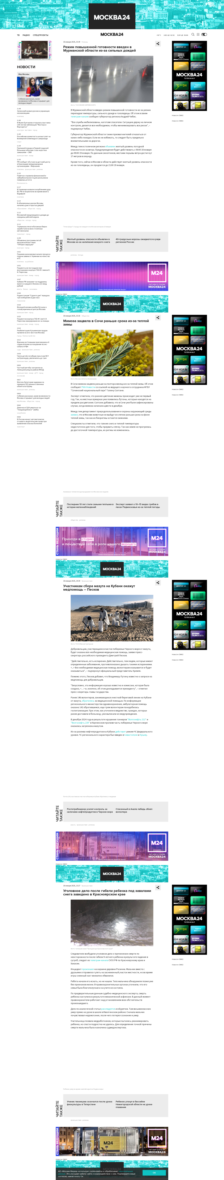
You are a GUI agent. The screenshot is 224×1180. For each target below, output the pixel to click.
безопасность (22, 183)
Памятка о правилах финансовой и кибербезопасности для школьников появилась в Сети (32, 177)
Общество (85, 316)
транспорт (21, 234)
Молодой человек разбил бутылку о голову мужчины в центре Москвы (32, 308)
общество (31, 208)
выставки (28, 130)
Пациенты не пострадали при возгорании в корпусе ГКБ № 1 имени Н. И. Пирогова (33, 270)
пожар (31, 155)
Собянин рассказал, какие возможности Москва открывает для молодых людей (33, 101)
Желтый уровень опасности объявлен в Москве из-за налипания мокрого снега (88, 240)
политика (20, 116)
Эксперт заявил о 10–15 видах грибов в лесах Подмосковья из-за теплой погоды (138, 506)
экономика (33, 289)
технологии (21, 301)
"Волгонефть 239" (80, 722)
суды (19, 350)
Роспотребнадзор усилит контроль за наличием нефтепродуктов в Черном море (90, 810)
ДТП (36, 373)
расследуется (108, 1009)
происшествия (22, 155)
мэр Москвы (21, 401)
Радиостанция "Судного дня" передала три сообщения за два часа (33, 296)
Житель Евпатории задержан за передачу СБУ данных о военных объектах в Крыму (30, 384)
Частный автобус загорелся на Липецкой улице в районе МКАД (30, 368)
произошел (88, 969)
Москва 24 (112, 34)
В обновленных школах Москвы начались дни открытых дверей (30, 204)
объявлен (110, 146)
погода (28, 220)
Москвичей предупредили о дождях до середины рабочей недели (33, 216)
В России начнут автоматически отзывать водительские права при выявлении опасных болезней (32, 421)
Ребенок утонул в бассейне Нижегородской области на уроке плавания (134, 1104)
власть (19, 289)
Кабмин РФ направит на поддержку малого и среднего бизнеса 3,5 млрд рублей (32, 283)
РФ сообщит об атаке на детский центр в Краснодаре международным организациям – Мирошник (33, 164)
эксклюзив (21, 376)
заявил (74, 414)
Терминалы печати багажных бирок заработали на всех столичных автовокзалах (32, 228)
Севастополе (131, 735)
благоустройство (29, 336)
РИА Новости (88, 387)
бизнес (25, 289)
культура (20, 130)
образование (22, 208)
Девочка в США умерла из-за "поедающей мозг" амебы (29, 408)
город (35, 130)
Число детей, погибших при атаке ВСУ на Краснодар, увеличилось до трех (33, 357)
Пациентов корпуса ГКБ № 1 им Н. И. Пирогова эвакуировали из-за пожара (33, 320)
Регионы (85, 42)
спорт (19, 142)
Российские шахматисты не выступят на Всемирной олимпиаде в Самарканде (34, 137)
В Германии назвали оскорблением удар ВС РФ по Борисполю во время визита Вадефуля (34, 191)
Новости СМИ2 (61, 294)
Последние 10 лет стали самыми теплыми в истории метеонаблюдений (90, 506)
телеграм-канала (99, 960)
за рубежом (29, 262)
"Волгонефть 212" (136, 719)
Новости (26, 67)
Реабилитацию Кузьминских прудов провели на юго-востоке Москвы (32, 331)
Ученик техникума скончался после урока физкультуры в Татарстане (89, 1103)
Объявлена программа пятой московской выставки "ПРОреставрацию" (29, 242)
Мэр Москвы (23, 74)
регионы (40, 169)
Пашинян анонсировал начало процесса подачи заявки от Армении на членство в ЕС (33, 256)
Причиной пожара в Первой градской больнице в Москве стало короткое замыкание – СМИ (32, 150)
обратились (88, 701)
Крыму (143, 735)
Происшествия (87, 581)
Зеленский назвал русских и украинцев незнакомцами (33, 112)
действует (120, 731)
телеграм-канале (80, 116)
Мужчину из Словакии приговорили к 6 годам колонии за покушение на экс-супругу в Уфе (33, 344)
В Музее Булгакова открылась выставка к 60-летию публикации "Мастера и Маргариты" (33, 124)
